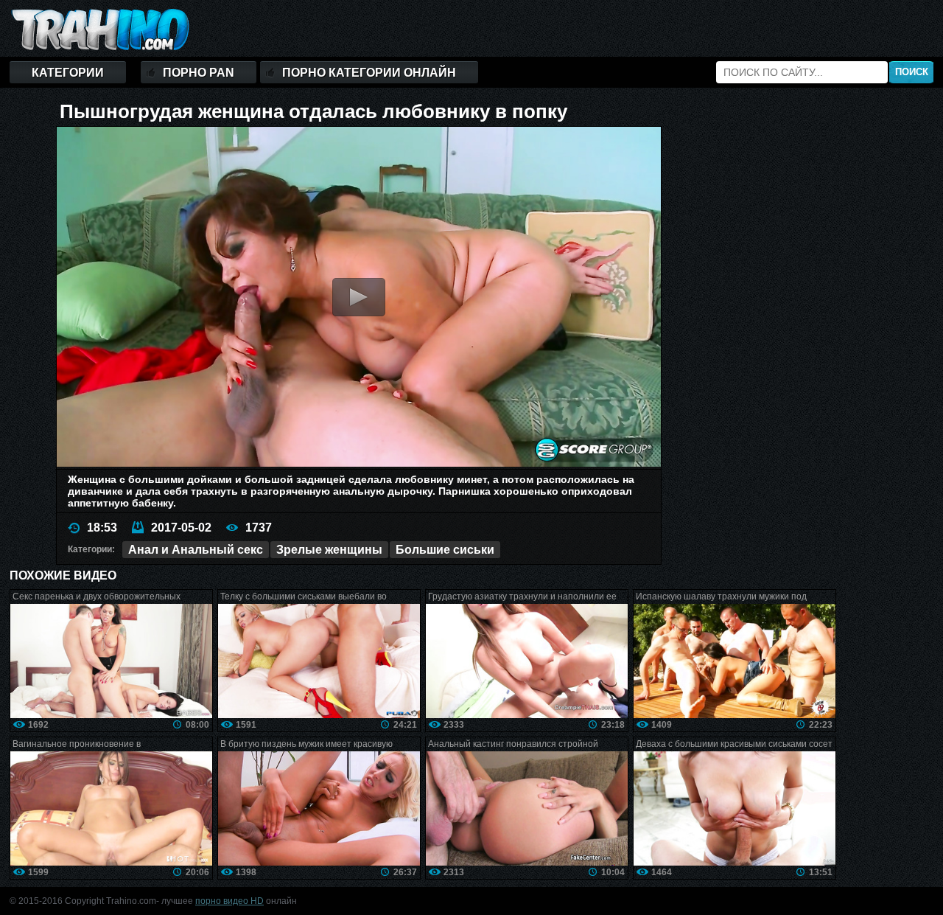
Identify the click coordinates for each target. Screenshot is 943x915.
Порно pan (198, 72)
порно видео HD (229, 901)
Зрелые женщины (329, 549)
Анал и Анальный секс (195, 549)
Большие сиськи (445, 549)
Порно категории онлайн (369, 72)
